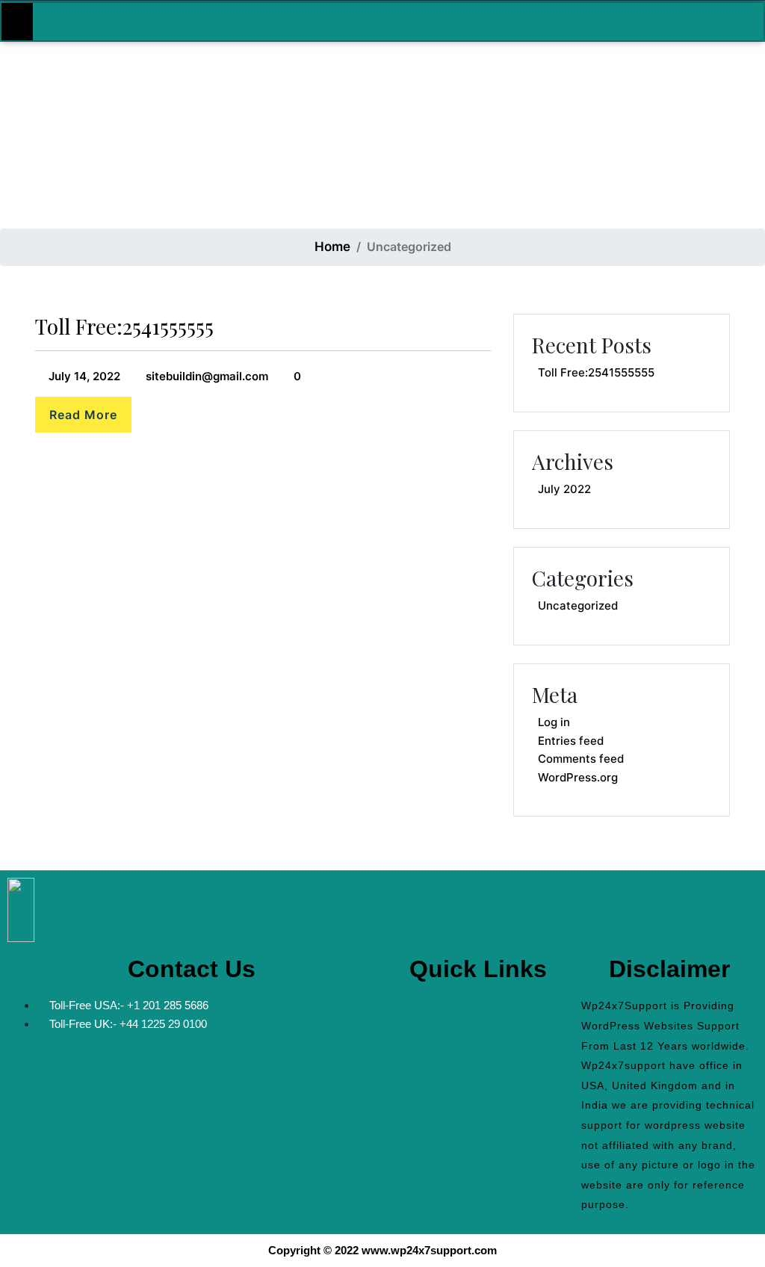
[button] (478, 1010)
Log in (554, 722)
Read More (83, 414)
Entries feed (571, 741)
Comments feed (581, 759)
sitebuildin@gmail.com (205, 376)
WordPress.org (578, 777)
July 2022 (564, 489)
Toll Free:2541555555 (124, 326)
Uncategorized (578, 605)
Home (332, 246)
